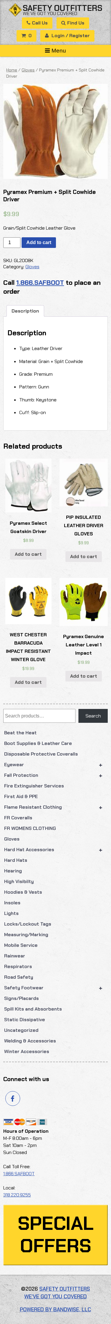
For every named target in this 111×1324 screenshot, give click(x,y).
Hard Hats (15, 860)
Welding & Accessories (30, 1041)
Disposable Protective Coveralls (41, 754)
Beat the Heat (20, 733)
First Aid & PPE (21, 796)
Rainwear (14, 956)
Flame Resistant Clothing (53, 807)
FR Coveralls (18, 818)
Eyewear (53, 765)
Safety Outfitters (62, 8)
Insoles (12, 903)
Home (11, 70)
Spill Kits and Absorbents (33, 1009)
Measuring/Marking (26, 934)
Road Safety (18, 977)
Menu (59, 51)
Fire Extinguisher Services (34, 786)
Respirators (18, 966)
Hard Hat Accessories (53, 850)
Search (93, 716)
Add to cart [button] (28, 554)
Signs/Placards (21, 998)
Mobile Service (21, 945)
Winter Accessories (26, 1051)
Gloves (12, 839)
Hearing (13, 871)
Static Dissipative (24, 1019)
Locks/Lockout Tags (27, 924)
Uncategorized (21, 1030)
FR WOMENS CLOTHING (30, 828)
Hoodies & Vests (23, 892)
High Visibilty (19, 881)
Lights (11, 913)
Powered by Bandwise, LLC (55, 1309)
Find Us (75, 23)
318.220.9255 (17, 1195)
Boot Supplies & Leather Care (38, 743)
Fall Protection (53, 775)
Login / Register (70, 35)
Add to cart (38, 242)
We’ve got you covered (50, 13)
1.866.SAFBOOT (40, 282)
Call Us (40, 23)
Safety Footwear (53, 988)
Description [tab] (25, 311)
